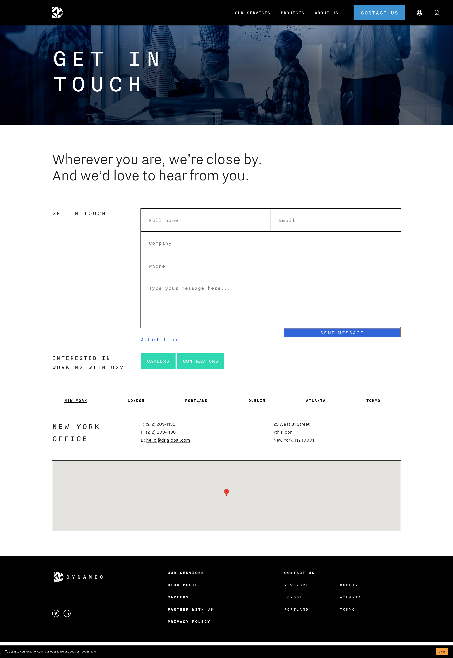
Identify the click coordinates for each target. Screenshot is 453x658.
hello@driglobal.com (168, 440)
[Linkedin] (67, 613)
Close (442, 651)
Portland (296, 609)
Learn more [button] (89, 651)
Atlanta (350, 597)
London (293, 597)
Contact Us (299, 572)
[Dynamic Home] (78, 577)
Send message (342, 332)
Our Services (253, 12)
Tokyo (347, 609)
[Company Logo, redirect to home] (59, 12)
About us (326, 12)
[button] (160, 339)
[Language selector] (420, 13)
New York (296, 584)
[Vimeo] (58, 613)
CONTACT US (379, 12)
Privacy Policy (189, 621)
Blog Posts (183, 584)
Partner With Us (191, 609)
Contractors (200, 361)
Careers (158, 361)
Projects (292, 12)
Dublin (349, 584)
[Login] (437, 13)
